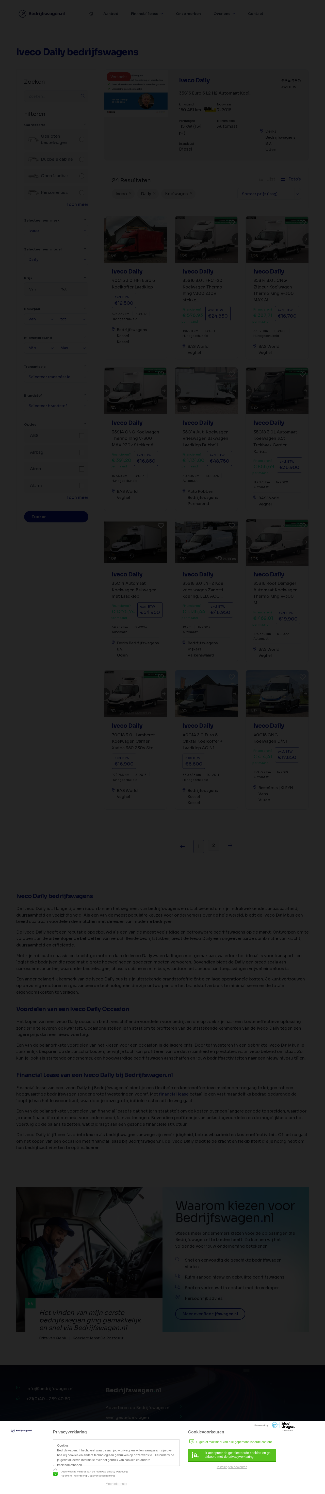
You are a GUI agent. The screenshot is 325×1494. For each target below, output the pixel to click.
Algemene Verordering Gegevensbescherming (88, 1475)
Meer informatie (116, 1484)
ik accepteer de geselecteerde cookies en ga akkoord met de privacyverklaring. (231, 1455)
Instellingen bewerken (232, 1467)
